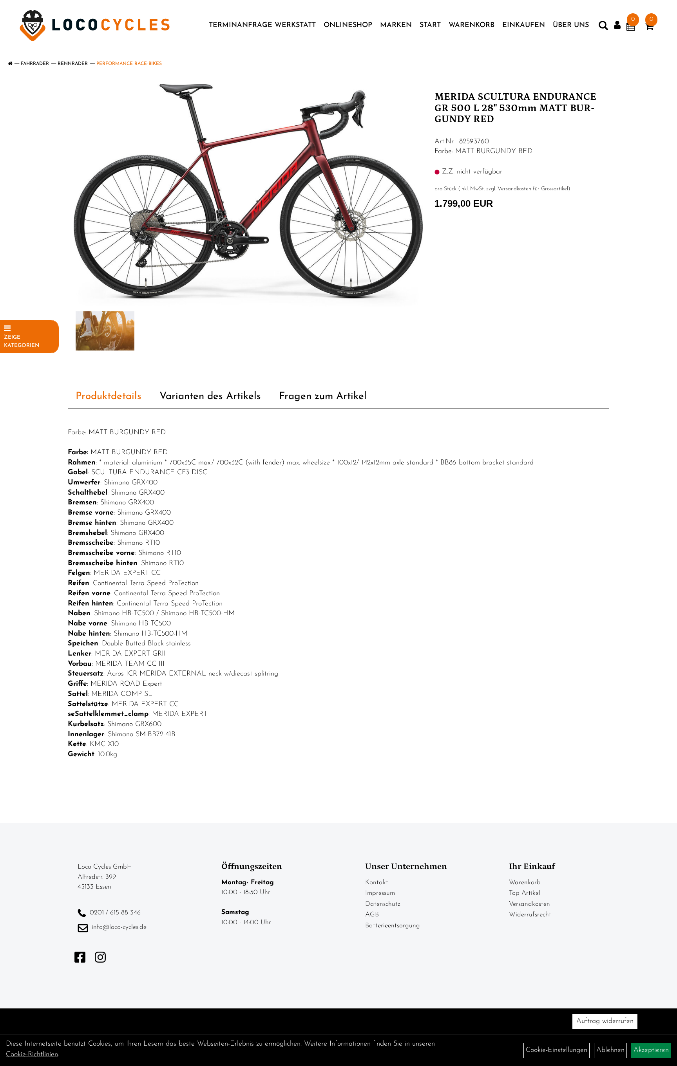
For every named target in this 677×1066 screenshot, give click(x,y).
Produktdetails (108, 396)
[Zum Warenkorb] (649, 28)
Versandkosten (529, 904)
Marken (396, 25)
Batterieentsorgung (392, 925)
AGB (372, 914)
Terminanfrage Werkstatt (262, 25)
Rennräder (73, 63)
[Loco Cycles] (95, 25)
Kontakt (376, 882)
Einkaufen (523, 25)
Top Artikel (524, 893)
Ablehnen (610, 1050)
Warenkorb (471, 25)
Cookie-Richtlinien (32, 1054)
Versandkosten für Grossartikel (533, 189)
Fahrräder (35, 63)
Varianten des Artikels (210, 396)
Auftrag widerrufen (605, 1021)
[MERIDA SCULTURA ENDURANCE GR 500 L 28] (105, 331)
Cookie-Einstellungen (556, 1050)
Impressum (380, 893)
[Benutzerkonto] (617, 25)
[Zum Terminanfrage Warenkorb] (630, 28)
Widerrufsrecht (530, 914)
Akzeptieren (651, 1050)
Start (430, 25)
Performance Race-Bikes (129, 63)
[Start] (10, 63)
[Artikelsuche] (603, 27)
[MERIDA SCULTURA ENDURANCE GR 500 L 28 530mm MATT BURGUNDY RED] (248, 196)
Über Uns (571, 25)
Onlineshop (348, 25)
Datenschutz (382, 904)
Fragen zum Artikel (323, 396)
